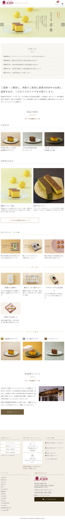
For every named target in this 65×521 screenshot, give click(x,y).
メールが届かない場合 (5, 502)
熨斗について (3, 500)
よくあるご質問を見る (51, 459)
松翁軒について (12, 412)
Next (63, 24)
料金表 (24, 468)
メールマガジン (4, 505)
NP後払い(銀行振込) (10, 452)
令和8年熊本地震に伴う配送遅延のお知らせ (20, 64)
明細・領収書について (52, 455)
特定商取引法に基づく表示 (6, 507)
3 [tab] (33, 40)
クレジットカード (10, 442)
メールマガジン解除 (4, 509)
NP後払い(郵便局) (10, 449)
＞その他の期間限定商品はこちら (20, 220)
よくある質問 (3, 498)
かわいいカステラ (4, 488)
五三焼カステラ (4, 477)
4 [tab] (34, 40)
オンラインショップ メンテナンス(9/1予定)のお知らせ (24, 56)
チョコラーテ (3, 482)
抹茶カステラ (3, 484)
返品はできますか (51, 453)
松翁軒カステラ (4, 479)
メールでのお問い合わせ (50, 499)
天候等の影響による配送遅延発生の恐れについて (22, 68)
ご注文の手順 (3, 495)
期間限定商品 (3, 491)
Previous (2, 24)
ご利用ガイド (3, 493)
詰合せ (2, 486)
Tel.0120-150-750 (42, 492)
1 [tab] (30, 40)
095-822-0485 (45, 495)
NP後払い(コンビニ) (10, 446)
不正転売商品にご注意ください (17, 73)
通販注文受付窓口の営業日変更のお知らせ (20, 60)
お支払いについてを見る (7, 455)
